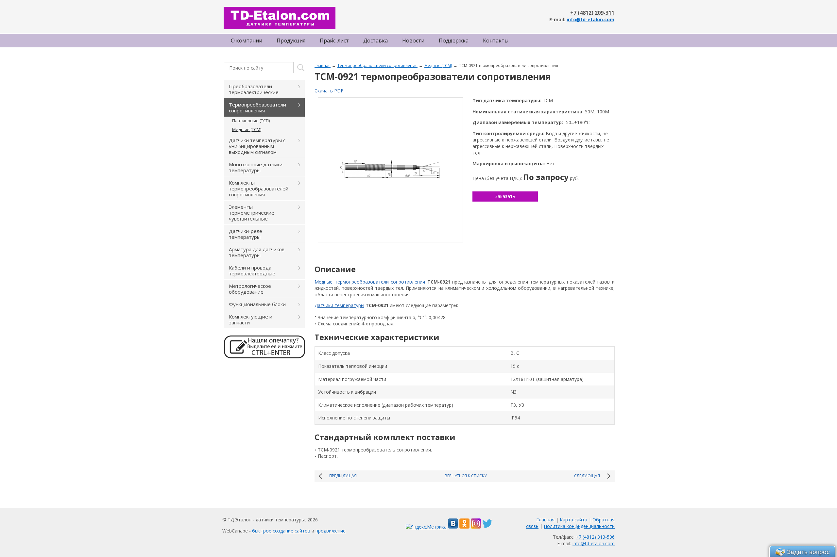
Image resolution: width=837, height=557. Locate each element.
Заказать (505, 196)
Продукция (291, 40)
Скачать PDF (329, 91)
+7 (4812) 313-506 (595, 537)
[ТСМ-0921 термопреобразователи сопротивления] (390, 170)
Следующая (587, 476)
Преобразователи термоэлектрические (254, 89)
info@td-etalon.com (590, 19)
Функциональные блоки (257, 304)
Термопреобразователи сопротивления (377, 65)
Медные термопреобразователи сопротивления (370, 282)
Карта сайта (573, 519)
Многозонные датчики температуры (255, 167)
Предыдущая (343, 476)
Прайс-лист (334, 40)
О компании (246, 40)
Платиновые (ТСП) (251, 120)
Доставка (375, 40)
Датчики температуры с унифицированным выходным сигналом (257, 146)
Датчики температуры (339, 305)
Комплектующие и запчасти (250, 319)
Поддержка (454, 40)
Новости (413, 40)
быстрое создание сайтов (281, 531)
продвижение (331, 531)
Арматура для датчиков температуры (256, 252)
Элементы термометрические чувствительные (251, 213)
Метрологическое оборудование (250, 289)
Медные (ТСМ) (438, 65)
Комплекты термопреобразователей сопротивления (258, 188)
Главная (323, 65)
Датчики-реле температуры (245, 234)
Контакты (495, 40)
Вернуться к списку (466, 476)
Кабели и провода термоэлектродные (252, 270)
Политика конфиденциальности (579, 526)
